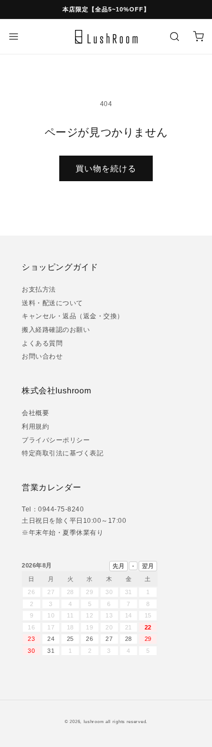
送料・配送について (52, 303)
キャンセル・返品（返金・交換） (73, 316)
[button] (14, 36)
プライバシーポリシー (56, 440)
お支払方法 (39, 289)
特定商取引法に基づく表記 (62, 453)
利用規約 (35, 426)
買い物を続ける (106, 168)
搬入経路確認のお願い (56, 330)
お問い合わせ (42, 356)
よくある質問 (42, 343)
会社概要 (35, 413)
